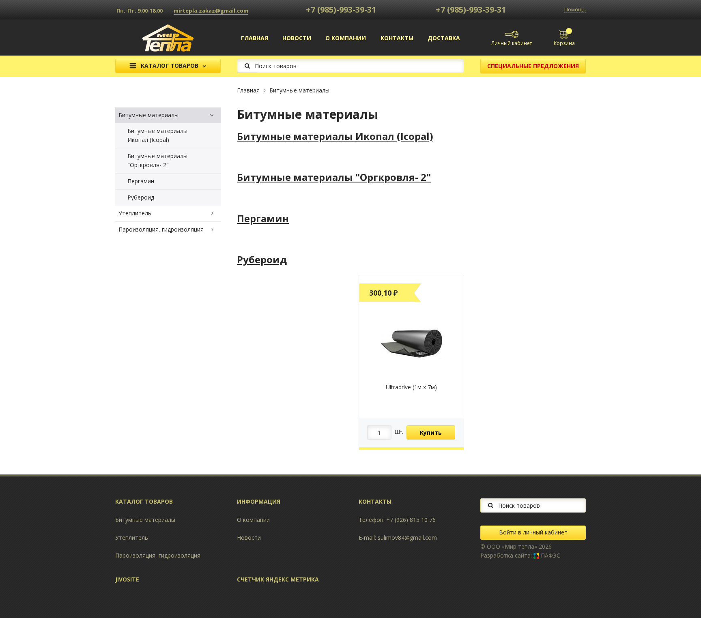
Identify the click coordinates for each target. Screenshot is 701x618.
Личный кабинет (511, 43)
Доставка (444, 38)
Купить (431, 432)
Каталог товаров (169, 66)
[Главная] (168, 37)
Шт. (399, 432)
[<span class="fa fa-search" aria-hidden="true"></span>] (247, 65)
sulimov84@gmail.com (407, 537)
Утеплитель (134, 213)
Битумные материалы (299, 90)
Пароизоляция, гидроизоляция (161, 229)
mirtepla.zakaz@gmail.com (211, 10)
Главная (254, 38)
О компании (345, 38)
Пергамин (140, 181)
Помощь (575, 9)
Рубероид (140, 197)
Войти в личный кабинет (533, 532)
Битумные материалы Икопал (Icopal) (157, 135)
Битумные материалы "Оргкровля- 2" (157, 160)
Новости (296, 38)
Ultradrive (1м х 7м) (411, 387)
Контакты (397, 38)
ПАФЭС (549, 555)
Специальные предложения (533, 66)
